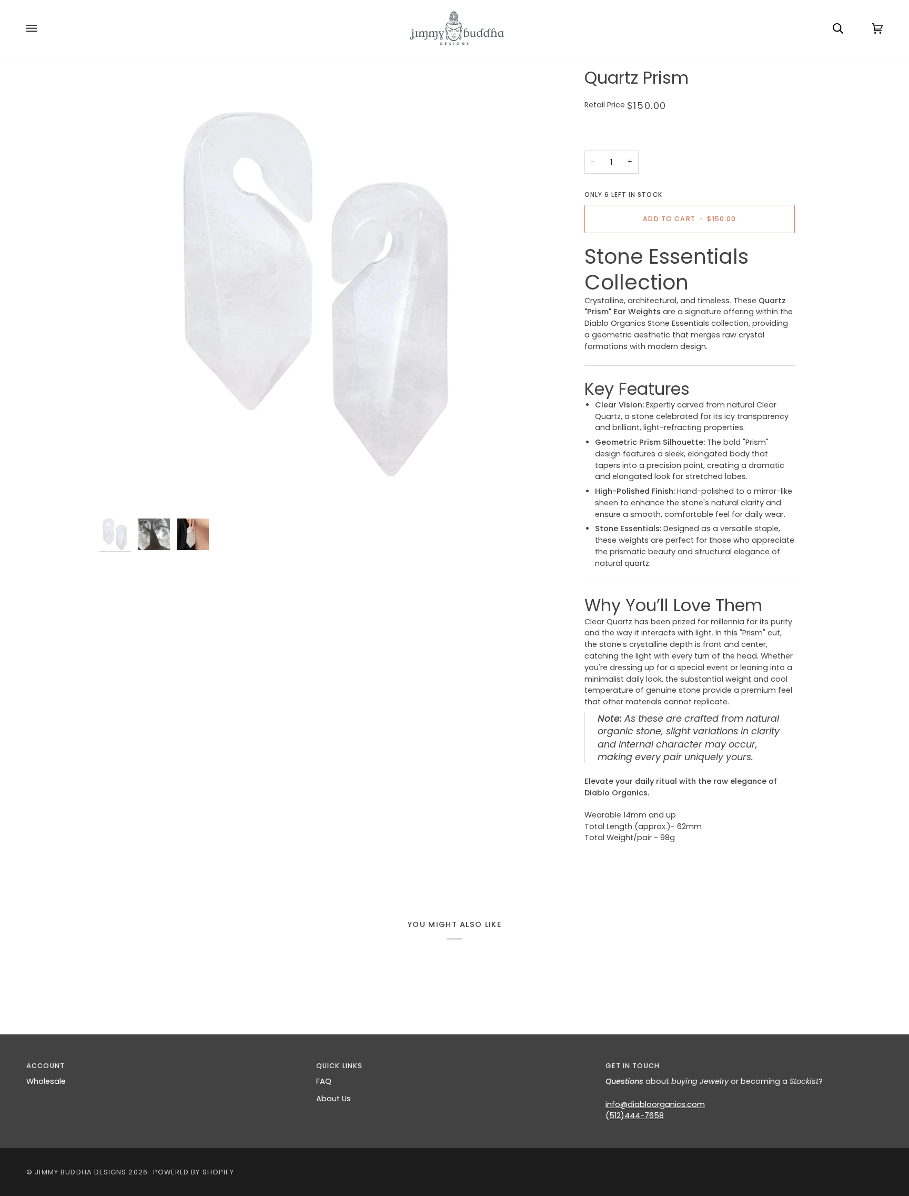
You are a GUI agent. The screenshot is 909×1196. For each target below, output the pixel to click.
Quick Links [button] (339, 1065)
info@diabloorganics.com (655, 1104)
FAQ (323, 1081)
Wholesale (46, 1081)
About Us (333, 1098)
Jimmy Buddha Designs (80, 1172)
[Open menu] (42, 28)
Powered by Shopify (193, 1172)
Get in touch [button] (632, 1065)
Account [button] (45, 1065)
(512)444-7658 (634, 1115)
